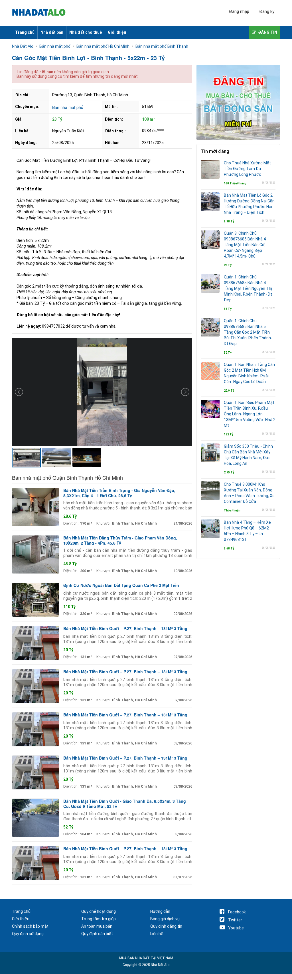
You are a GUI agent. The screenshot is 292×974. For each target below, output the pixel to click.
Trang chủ (25, 32)
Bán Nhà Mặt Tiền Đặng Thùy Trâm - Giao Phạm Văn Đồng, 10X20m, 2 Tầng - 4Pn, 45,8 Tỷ (120, 540)
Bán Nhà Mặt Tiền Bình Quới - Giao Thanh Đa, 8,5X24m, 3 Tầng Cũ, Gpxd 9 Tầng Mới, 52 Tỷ (124, 803)
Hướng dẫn (160, 911)
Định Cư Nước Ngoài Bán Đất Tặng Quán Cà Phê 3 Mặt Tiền (121, 585)
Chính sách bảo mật (30, 926)
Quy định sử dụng (28, 933)
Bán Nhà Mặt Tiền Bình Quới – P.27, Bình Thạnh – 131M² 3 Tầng (125, 628)
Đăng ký (266, 11)
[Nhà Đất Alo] (42, 13)
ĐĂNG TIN (267, 32)
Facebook (237, 912)
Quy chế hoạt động (98, 911)
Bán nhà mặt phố (67, 107)
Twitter (235, 920)
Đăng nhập (239, 11)
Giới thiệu (117, 32)
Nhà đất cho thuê (85, 32)
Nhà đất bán (51, 32)
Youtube (236, 928)
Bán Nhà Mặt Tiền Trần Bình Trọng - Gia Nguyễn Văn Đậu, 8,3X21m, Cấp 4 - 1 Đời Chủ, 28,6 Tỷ (119, 492)
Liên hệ (156, 933)
